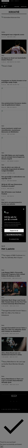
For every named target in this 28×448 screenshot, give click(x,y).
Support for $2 (14, 230)
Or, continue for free (14, 239)
